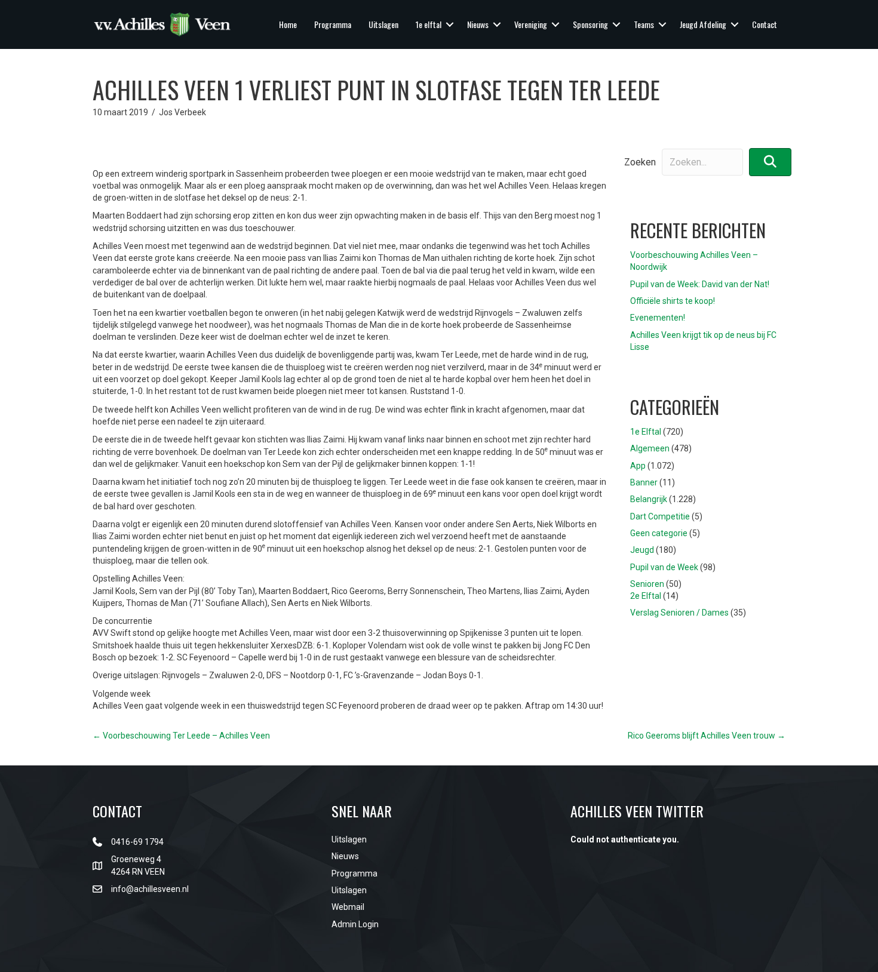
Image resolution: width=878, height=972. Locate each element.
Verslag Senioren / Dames (679, 612)
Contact (764, 24)
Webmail (347, 907)
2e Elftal (645, 596)
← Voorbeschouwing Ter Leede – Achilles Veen (181, 735)
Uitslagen (383, 24)
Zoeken (640, 162)
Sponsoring (590, 24)
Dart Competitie (660, 516)
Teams (644, 24)
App (638, 465)
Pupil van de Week (664, 567)
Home (288, 24)
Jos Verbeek (182, 112)
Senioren (647, 584)
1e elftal (428, 24)
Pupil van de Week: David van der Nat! (699, 284)
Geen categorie (658, 533)
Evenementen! (657, 317)
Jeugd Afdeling (703, 24)
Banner (644, 482)
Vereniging (530, 24)
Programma (332, 24)
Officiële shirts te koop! (672, 301)
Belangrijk (648, 499)
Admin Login (355, 924)
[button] (449, 24)
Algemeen (650, 448)
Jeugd (642, 550)
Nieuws (478, 24)
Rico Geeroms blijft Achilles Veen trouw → (706, 735)
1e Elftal (645, 431)
